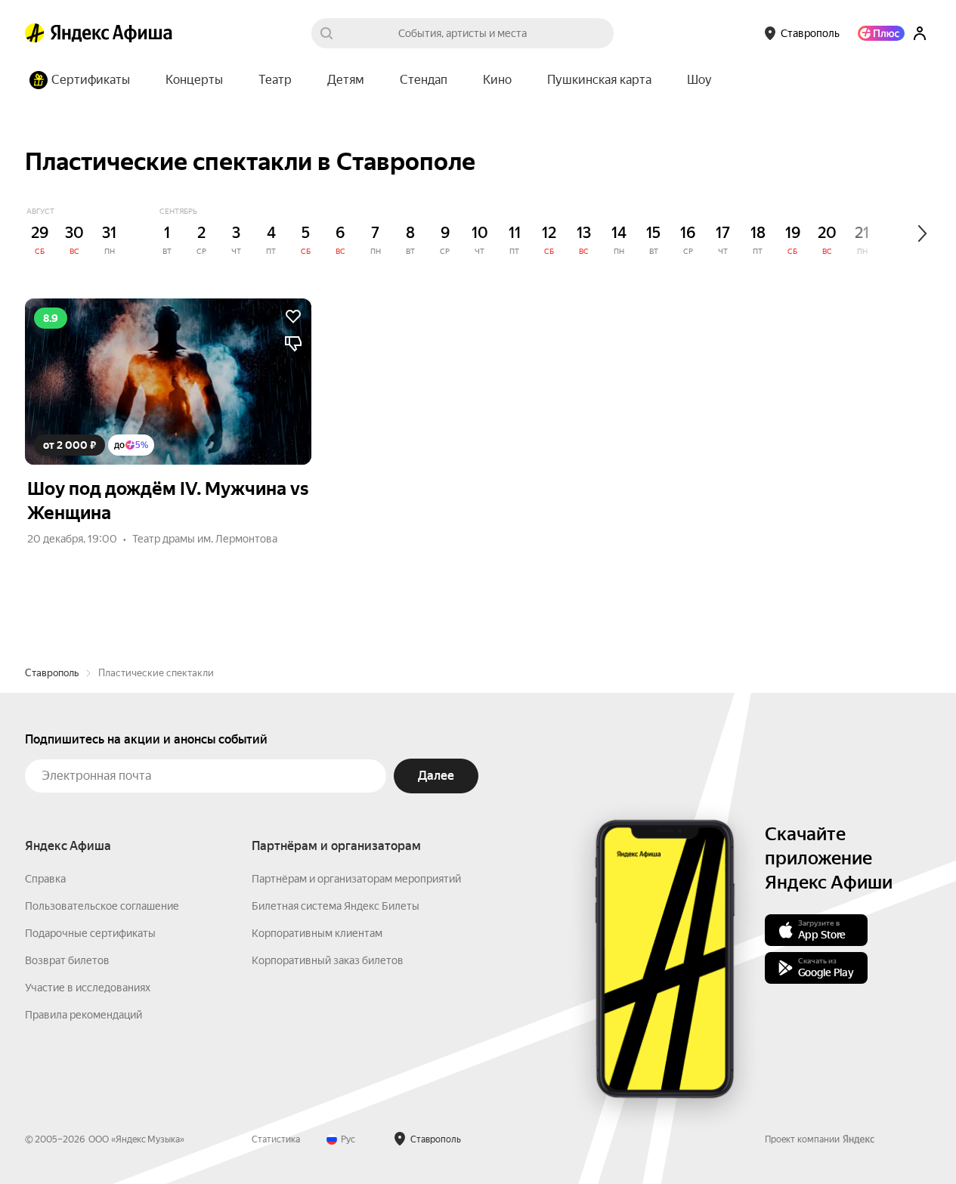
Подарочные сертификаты (90, 933)
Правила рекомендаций (83, 1015)
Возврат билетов (67, 960)
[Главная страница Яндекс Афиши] (35, 33)
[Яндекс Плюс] (881, 33)
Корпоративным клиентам (317, 933)
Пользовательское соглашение (102, 906)
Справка (45, 879)
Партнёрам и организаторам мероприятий (356, 879)
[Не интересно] (293, 344)
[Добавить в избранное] (293, 317)
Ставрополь (52, 673)
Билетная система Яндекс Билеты (335, 906)
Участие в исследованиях (87, 988)
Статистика (276, 1139)
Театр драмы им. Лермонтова (204, 539)
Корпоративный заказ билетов (328, 960)
